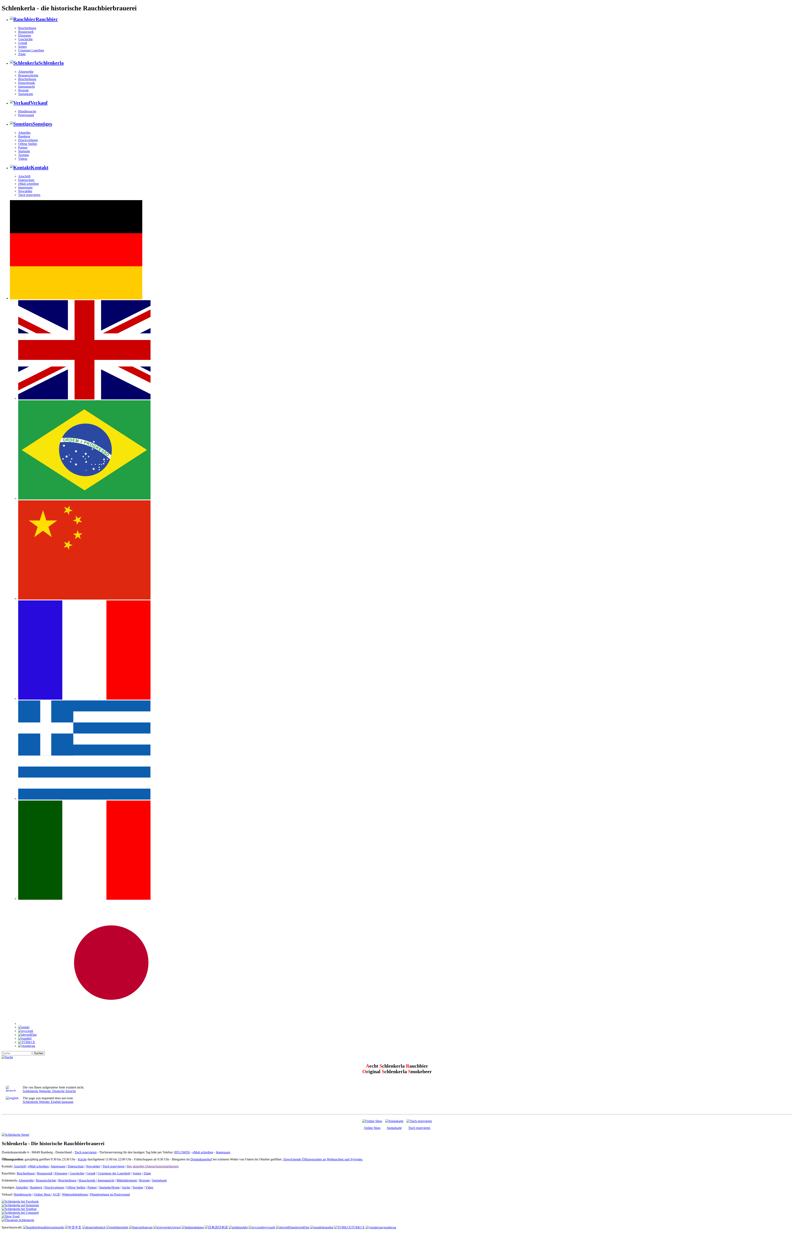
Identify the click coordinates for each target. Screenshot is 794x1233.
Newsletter (25, 191)
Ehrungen (24, 35)
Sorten (22, 46)
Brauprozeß (25, 31)
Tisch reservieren (29, 195)
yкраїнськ (389, 1227)
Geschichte (25, 39)
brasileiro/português (51, 1227)
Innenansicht (26, 86)
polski (244, 1227)
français (147, 1227)
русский (269, 1227)
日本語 (223, 1227)
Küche (82, 1159)
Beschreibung (27, 28)
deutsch (100, 1227)
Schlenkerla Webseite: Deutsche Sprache (49, 1091)
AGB (56, 1194)
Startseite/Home (109, 1187)
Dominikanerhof (201, 1159)
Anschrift (24, 176)
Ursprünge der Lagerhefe (114, 1173)
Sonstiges (42, 124)
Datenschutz (26, 180)
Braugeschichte (28, 75)
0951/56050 (182, 1152)
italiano (199, 1227)
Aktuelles (24, 132)
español (328, 1227)
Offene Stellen (27, 144)
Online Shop (372, 1128)
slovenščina (301, 1227)
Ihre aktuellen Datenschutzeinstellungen (153, 1166)
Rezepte (23, 90)
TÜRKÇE (358, 1227)
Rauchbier (47, 19)
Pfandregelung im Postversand (110, 1194)
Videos (22, 158)
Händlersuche (27, 111)
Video (149, 1187)
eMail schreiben (28, 183)
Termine (23, 155)
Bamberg (24, 136)
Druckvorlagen (28, 140)
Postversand (26, 115)
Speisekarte (25, 94)
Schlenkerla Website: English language (48, 1102)
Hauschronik (26, 83)
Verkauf (39, 102)
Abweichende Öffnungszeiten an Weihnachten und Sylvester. (323, 1159)
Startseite (24, 151)
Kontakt (39, 167)
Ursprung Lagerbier (31, 50)
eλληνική (175, 1227)
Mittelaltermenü (126, 1180)
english (123, 1227)
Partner (23, 147)
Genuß (22, 43)
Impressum (25, 187)
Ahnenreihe (25, 71)
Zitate (22, 54)
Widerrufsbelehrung (75, 1194)
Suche (126, 1187)
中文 (78, 1227)
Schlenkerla (51, 63)
